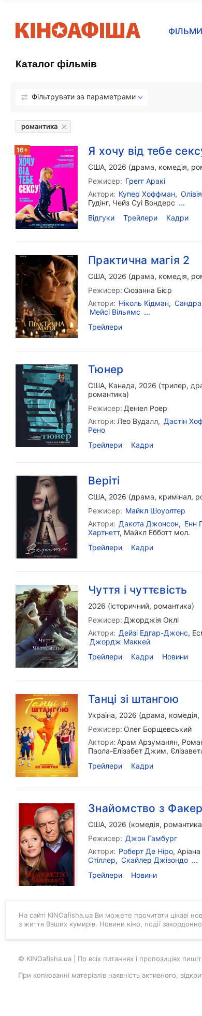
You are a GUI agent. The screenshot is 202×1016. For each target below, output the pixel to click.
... (195, 860)
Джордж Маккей (120, 641)
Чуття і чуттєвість (137, 590)
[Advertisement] (101, 263)
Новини (175, 656)
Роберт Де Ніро (146, 851)
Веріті (104, 481)
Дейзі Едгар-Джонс (153, 632)
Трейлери (105, 444)
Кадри (142, 444)
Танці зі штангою (133, 699)
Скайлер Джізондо (154, 860)
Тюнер (105, 369)
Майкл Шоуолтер (155, 510)
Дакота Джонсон (149, 523)
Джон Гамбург (151, 838)
